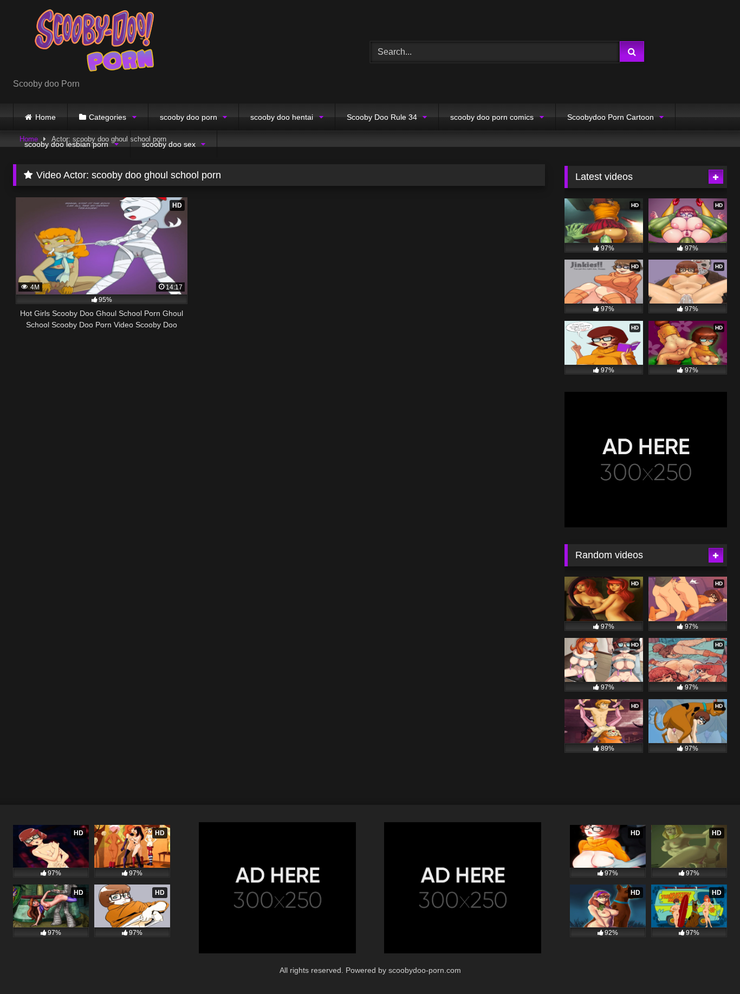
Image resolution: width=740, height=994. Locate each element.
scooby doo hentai (281, 117)
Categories (107, 117)
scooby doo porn (188, 117)
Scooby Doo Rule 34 (382, 117)
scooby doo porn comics (492, 117)
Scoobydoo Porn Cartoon (610, 117)
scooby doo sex (169, 144)
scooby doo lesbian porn (66, 144)
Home (45, 117)
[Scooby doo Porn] (94, 43)
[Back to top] (706, 961)
